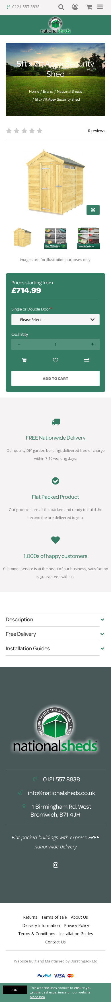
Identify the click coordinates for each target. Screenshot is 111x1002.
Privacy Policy (76, 925)
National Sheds (69, 91)
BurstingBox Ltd (84, 961)
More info (37, 997)
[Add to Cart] (24, 360)
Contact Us (55, 942)
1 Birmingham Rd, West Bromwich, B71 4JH (60, 810)
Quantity (19, 334)
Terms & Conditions (36, 933)
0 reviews (96, 130)
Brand (48, 91)
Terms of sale (54, 917)
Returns (30, 917)
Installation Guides (76, 933)
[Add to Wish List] (55, 360)
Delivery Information (41, 925)
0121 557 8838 (26, 6)
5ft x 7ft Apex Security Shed (57, 99)
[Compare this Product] (87, 360)
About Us (79, 917)
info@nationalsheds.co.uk (61, 792)
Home (34, 91)
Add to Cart (55, 378)
